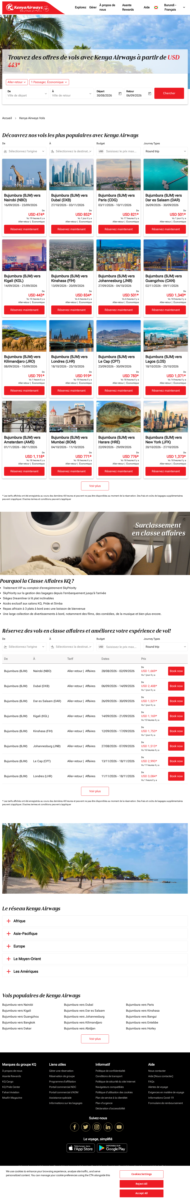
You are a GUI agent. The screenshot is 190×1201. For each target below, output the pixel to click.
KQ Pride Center (11, 1086)
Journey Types (152, 143)
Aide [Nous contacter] (160, 1076)
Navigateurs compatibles (110, 1086)
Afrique (19, 921)
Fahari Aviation (10, 1092)
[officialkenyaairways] (96, 1127)
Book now (176, 671)
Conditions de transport (109, 1076)
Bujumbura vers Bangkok (18, 1022)
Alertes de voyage (158, 1086)
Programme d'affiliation (62, 1081)
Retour (130, 91)
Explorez (80, 7)
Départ (100, 91)
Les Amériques (26, 971)
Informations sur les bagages (65, 1103)
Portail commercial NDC (62, 1086)
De (9, 91)
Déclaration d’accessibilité (110, 1108)
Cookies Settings (141, 1174)
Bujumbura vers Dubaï (78, 1004)
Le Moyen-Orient (27, 959)
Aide (147, 7)
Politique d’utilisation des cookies (114, 1092)
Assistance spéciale (60, 1097)
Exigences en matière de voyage (166, 1092)
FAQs (151, 1081)
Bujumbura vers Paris (140, 1004)
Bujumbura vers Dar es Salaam (84, 1010)
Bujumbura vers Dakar (16, 1028)
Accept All (141, 1193)
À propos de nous (107, 7)
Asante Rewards (128, 7)
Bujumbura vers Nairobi (17, 1004)
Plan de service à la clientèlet (111, 1097)
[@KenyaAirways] (85, 1127)
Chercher (169, 93)
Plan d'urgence (104, 1103)
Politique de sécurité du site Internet (115, 1081)
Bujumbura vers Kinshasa (143, 1010)
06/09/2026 (134, 95)
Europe (19, 946)
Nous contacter (157, 1070)
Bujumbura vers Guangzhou (20, 1016)
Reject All (141, 1183)
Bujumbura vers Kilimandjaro (83, 1022)
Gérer (92, 7)
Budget (100, 143)
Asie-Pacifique (25, 933)
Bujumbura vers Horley (141, 1028)
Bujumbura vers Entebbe (142, 1022)
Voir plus (95, 1039)
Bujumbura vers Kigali (16, 1010)
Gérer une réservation (61, 1070)
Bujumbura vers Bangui (141, 1016)
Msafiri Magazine (12, 1097)
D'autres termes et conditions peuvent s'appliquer (46, 499)
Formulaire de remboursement (165, 1103)
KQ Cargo (7, 1081)
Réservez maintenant (24, 229)
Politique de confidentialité (110, 1070)
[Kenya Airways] (74, 1127)
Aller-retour (15, 82)
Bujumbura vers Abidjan (79, 1028)
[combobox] (26, 95)
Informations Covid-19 (161, 1097)
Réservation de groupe (62, 1076)
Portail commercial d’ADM (63, 1092)
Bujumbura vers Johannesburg (84, 1016)
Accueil (7, 118)
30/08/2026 (104, 95)
